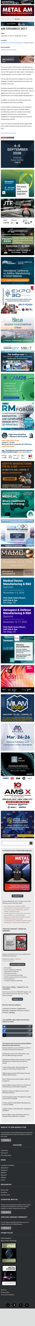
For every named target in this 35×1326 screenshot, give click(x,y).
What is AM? (4, 1190)
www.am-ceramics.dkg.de (8, 49)
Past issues (4, 1153)
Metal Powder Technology (8, 1240)
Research (20, 1010)
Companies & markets (9, 1008)
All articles (4, 1192)
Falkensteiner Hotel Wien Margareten (12, 42)
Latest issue (4, 1150)
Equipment (13, 1010)
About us (3, 1290)
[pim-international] (9, 1253)
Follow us (6, 1228)
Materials (5, 1010)
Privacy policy (5, 1292)
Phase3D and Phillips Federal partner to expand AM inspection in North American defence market (16, 1061)
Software (5, 1012)
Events (27, 1010)
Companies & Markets (7, 1165)
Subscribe (6, 1140)
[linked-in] (27, 1305)
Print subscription (6, 1155)
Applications (22, 1008)
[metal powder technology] (9, 1276)
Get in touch (6, 1212)
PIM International (6, 1238)
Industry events (5, 1195)
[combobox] (17, 843)
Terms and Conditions (7, 1294)
